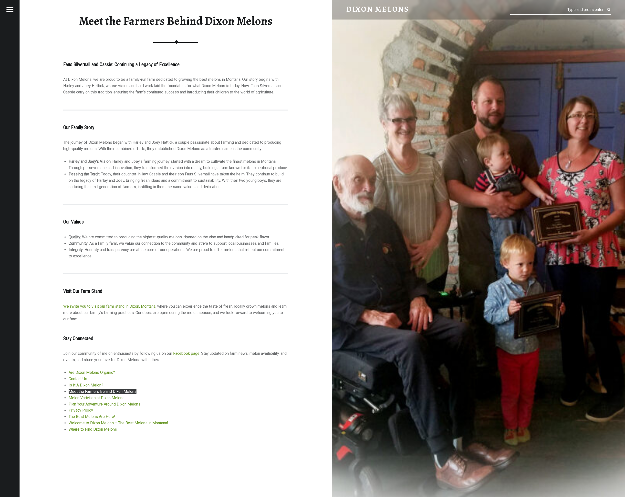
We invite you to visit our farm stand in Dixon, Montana (109, 306)
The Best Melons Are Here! (92, 416)
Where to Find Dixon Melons (93, 429)
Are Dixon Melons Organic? (92, 372)
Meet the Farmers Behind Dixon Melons (102, 391)
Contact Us (78, 378)
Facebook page (186, 353)
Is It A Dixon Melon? (86, 385)
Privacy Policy (81, 410)
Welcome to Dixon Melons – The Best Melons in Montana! (118, 423)
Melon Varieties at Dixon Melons (97, 398)
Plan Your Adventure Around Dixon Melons (104, 404)
